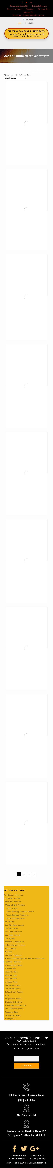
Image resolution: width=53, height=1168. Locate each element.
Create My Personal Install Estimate (28, 15)
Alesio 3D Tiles (11, 972)
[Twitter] (26, 2)
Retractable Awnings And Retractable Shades (25, 958)
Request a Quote (14, 9)
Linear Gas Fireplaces (14, 942)
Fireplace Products (23, 70)
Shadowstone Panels (14, 1009)
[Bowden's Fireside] (29, 21)
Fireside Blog (44, 9)
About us (30, 9)
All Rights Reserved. (36, 1163)
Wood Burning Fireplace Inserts (20, 912)
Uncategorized (10, 1019)
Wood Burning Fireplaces (17, 915)
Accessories (10, 968)
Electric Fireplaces (13, 902)
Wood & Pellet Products (15, 905)
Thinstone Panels (13, 1015)
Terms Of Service (16, 1158)
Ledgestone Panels (13, 999)
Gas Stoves (10, 938)
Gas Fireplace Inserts (14, 925)
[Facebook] (22, 2)
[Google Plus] (31, 2)
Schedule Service (39, 6)
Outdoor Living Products (14, 945)
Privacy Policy (38, 1158)
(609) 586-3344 (26, 1100)
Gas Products (9, 922)
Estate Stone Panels (14, 992)
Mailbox (8, 952)
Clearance (36, 1155)
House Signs (10, 948)
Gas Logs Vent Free (13, 932)
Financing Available (19, 6)
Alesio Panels (11, 975)
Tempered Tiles (11, 1012)
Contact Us (28, 12)
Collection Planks (12, 989)
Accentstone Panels (14, 965)
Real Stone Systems (12, 962)
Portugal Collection (13, 1002)
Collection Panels (12, 985)
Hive (7, 995)
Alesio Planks (11, 978)
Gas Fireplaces (11, 928)
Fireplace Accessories (13, 895)
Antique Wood (11, 982)
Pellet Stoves (12, 908)
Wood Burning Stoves (15, 918)
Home (10, 70)
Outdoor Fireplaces (13, 955)
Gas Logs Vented (12, 935)
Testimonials (19, 1155)
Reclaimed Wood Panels (15, 1005)
